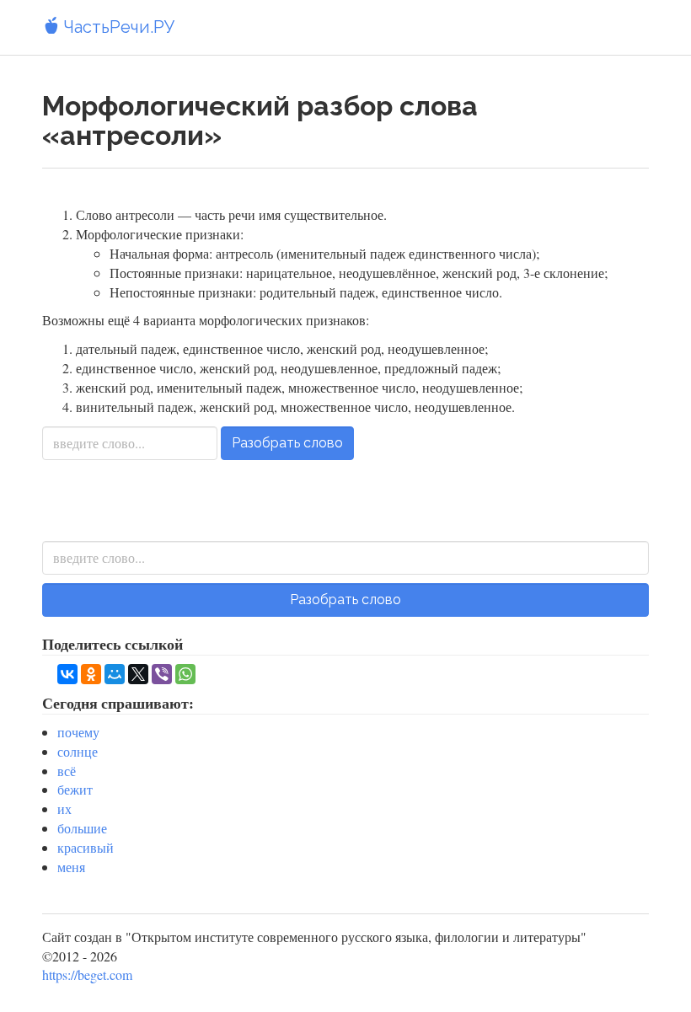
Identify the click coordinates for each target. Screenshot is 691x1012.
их (64, 808)
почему (78, 732)
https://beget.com (87, 974)
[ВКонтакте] (67, 674)
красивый (85, 847)
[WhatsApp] (185, 674)
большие (82, 828)
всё (66, 770)
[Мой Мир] (114, 674)
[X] (138, 674)
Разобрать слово (287, 443)
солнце (77, 751)
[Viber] (162, 674)
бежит (75, 789)
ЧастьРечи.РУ (116, 27)
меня (71, 866)
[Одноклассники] (91, 674)
